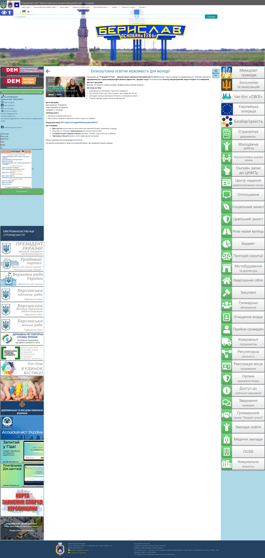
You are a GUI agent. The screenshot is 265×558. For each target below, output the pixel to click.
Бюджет (115, 7)
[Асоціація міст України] (23, 427)
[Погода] (2, 134)
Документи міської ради (80, 7)
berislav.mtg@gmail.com (79, 550)
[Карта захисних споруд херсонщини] (23, 515)
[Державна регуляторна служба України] (23, 339)
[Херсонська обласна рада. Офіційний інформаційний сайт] (23, 294)
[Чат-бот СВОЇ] (242, 101)
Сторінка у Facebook (78, 553)
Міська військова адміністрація (45, 7)
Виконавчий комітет (100, 7)
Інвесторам (26, 7)
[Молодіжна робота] (242, 144)
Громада (142, 7)
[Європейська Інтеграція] (242, 113)
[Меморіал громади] (242, 77)
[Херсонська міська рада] (23, 324)
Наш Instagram (9, 102)
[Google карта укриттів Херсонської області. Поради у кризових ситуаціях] (23, 539)
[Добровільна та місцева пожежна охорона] (23, 408)
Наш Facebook (9, 105)
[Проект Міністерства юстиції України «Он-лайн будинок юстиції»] (23, 368)
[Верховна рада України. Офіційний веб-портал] (23, 279)
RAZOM (77, 140)
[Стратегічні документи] (242, 132)
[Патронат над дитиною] (23, 388)
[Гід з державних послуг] (23, 462)
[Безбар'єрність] (242, 125)
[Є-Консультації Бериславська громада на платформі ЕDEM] (23, 71)
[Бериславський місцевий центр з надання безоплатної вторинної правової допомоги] (23, 353)
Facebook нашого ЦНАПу (13, 127)
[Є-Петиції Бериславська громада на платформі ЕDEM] (23, 83)
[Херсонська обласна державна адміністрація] (23, 309)
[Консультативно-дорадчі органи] (242, 156)
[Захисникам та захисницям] (242, 89)
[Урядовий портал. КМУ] (23, 263)
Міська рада (64, 7)
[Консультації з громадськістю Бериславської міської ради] (23, 233)
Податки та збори (128, 7)
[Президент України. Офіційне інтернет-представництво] (23, 248)
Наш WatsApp (9, 108)
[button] (6, 12)
